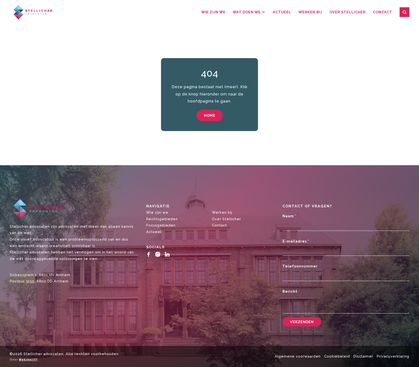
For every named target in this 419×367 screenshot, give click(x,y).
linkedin (168, 254)
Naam (289, 216)
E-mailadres (295, 241)
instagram (158, 254)
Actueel (282, 12)
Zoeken (404, 12)
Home (209, 115)
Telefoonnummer (300, 266)
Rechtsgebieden (162, 219)
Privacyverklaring (393, 356)
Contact (382, 12)
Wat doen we (247, 12)
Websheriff (28, 359)
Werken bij (310, 12)
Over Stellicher (348, 12)
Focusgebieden (161, 225)
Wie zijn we (213, 12)
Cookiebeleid (337, 356)
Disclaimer (363, 356)
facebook (149, 254)
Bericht (290, 291)
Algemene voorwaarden (298, 356)
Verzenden (302, 322)
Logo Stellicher (31, 12)
